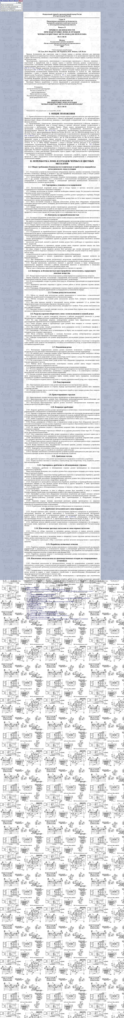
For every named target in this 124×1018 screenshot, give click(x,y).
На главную (4, 1)
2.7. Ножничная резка (34, 603)
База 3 (21, 1)
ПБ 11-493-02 (38, 70)
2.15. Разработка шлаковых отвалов (38, 617)
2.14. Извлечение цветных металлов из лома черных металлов (47, 615)
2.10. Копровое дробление (35, 608)
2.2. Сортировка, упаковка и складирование (41, 594)
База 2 (16, 1)
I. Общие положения (32, 587)
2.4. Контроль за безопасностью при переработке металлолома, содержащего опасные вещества (58, 598)
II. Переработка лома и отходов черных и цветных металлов (45, 589)
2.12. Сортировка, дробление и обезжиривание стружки (45, 612)
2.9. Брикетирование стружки (36, 607)
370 (63, 75)
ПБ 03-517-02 (29, 68)
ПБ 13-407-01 (70, 517)
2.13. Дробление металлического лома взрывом (42, 614)
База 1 (11, 1)
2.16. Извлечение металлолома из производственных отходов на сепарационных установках (57, 619)
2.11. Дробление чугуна (34, 610)
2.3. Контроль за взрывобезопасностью (39, 596)
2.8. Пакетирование (33, 605)
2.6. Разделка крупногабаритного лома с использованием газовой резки (50, 601)
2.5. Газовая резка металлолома (37, 600)
